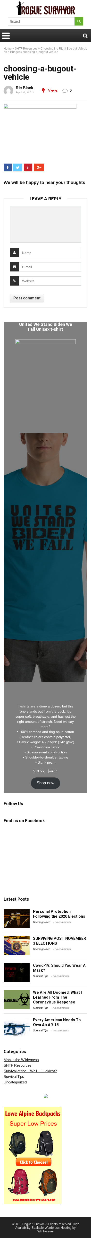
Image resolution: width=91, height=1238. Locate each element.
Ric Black (24, 88)
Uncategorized (41, 922)
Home (8, 48)
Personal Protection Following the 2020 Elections (59, 914)
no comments (63, 922)
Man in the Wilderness (21, 1060)
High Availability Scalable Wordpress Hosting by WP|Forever (47, 1227)
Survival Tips (40, 976)
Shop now (45, 783)
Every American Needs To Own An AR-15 (57, 1022)
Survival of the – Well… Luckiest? (30, 1071)
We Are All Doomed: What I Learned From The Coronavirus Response (57, 997)
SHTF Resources (26, 48)
